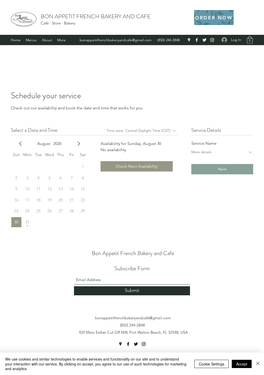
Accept (241, 363)
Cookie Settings (211, 363)
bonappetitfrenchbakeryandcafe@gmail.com (116, 40)
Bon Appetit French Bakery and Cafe (133, 253)
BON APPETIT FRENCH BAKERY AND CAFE (96, 16)
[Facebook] (196, 40)
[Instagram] (212, 40)
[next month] (79, 144)
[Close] (258, 364)
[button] (250, 40)
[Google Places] (189, 40)
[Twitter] (204, 40)
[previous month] (20, 144)
